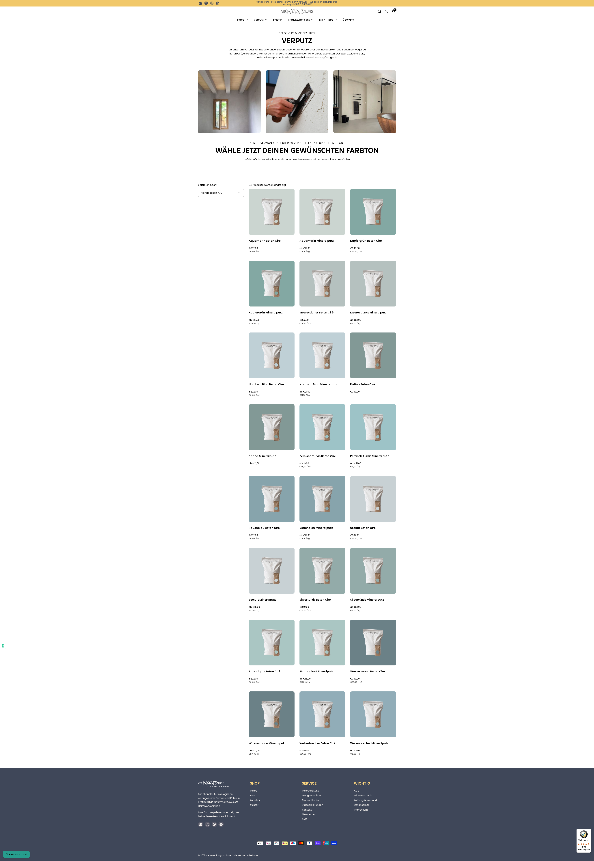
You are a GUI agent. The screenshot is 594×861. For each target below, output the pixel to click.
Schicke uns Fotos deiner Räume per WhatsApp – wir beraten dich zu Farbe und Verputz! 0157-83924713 (296, 3)
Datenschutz (362, 805)
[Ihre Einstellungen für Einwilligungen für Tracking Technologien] (3, 646)
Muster (254, 805)
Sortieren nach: (207, 185)
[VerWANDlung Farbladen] (296, 11)
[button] (379, 11)
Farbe (253, 790)
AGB (356, 790)
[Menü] (589, 830)
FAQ (304, 819)
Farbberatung (310, 790)
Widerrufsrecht (363, 795)
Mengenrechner (312, 795)
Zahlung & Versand (365, 800)
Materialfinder (310, 800)
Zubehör (255, 800)
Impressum (361, 809)
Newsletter (308, 814)
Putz (252, 795)
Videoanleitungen (312, 805)
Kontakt (307, 809)
